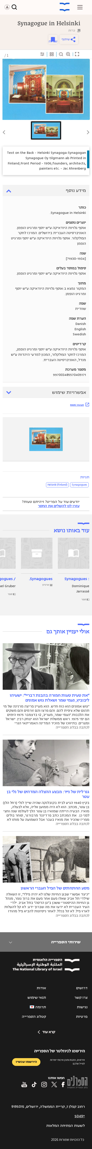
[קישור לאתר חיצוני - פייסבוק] (63, 1084)
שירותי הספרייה (65, 942)
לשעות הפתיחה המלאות (65, 1125)
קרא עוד (48, 1032)
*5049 (80, 1116)
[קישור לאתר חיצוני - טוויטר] (54, 1084)
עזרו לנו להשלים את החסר (58, 506)
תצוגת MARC (77, 404)
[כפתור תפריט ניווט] (80, 7)
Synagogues (79, 485)
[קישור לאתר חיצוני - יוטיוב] (24, 1084)
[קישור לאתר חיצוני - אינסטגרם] (44, 1084)
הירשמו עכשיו (26, 1061)
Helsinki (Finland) (57, 485)
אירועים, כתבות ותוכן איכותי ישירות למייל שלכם (67, 1061)
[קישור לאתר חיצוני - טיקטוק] (34, 1084)
